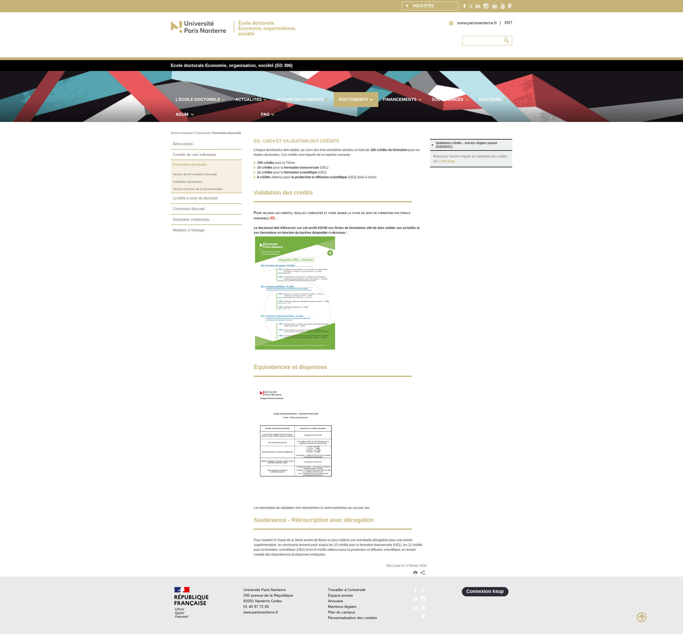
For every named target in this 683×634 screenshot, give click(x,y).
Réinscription (183, 144)
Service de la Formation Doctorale (195, 174)
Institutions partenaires (187, 181)
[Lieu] (509, 6)
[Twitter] (470, 6)
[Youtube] (503, 6)
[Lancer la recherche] (506, 40)
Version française (182, 132)
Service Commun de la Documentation (198, 189)
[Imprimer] (415, 573)
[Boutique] (495, 6)
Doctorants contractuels (191, 219)
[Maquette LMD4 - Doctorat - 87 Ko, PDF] (295, 293)
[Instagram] (486, 6)
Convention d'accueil (189, 209)
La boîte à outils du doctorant (195, 198)
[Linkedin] (478, 6)
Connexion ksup (485, 591)
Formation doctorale (226, 132)
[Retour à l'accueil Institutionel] (191, 602)
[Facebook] (464, 6)
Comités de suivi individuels (194, 155)
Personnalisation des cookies (352, 618)
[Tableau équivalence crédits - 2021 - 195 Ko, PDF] (295, 443)
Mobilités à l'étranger (189, 230)
